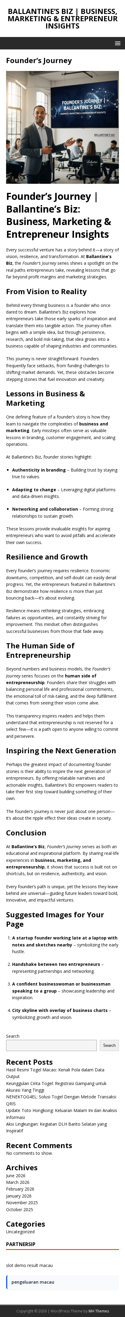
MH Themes (99, 1311)
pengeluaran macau (33, 1282)
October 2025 (19, 1209)
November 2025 (22, 1202)
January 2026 (19, 1196)
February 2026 (20, 1189)
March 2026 (17, 1182)
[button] (116, 43)
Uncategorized (20, 1232)
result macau (40, 1265)
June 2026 (15, 1175)
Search (12, 1036)
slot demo (16, 1265)
